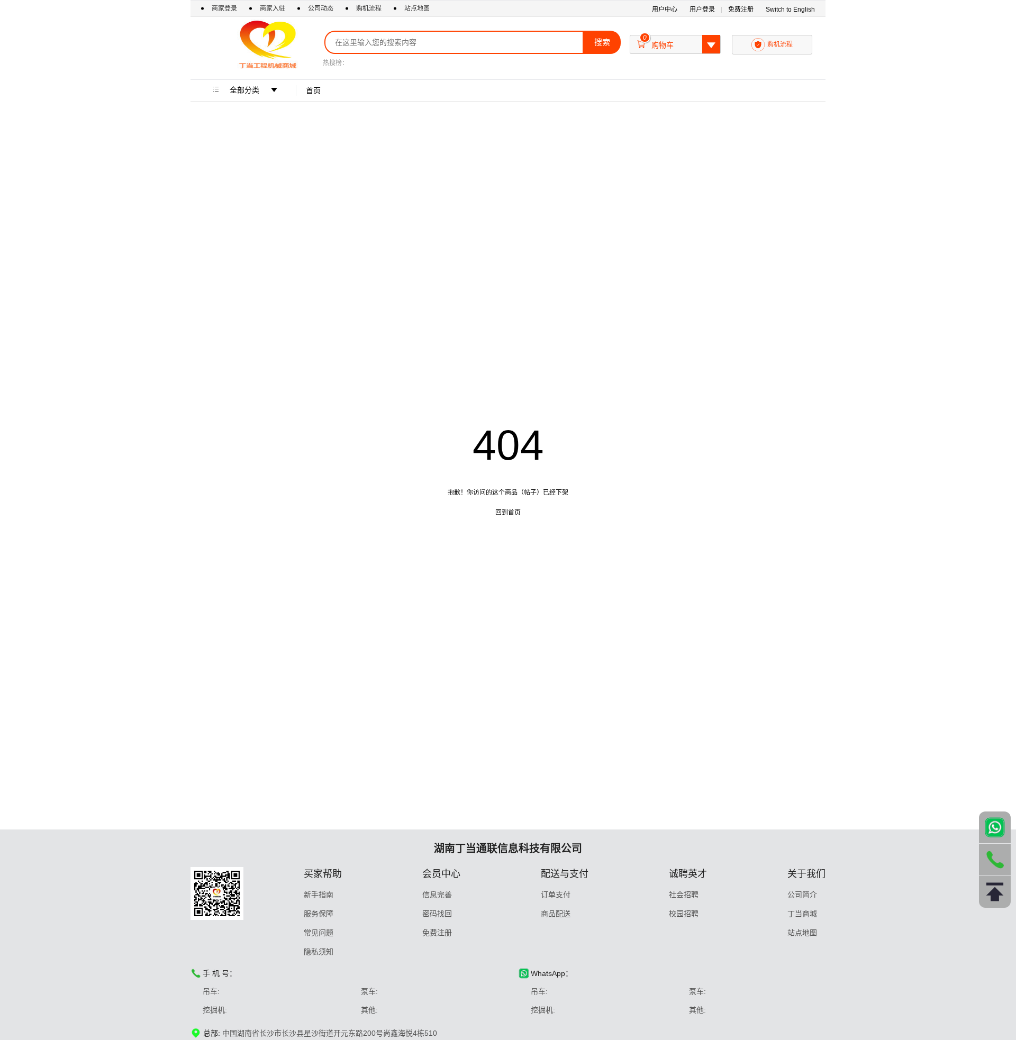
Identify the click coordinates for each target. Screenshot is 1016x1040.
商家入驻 (273, 8)
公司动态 (320, 8)
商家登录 (225, 8)
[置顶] (995, 892)
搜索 (602, 42)
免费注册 (741, 9)
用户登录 (702, 9)
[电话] (995, 859)
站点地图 (417, 8)
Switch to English (790, 9)
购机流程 (369, 8)
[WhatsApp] (995, 827)
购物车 (676, 42)
